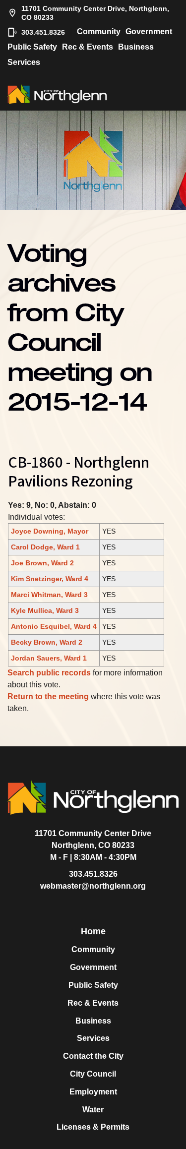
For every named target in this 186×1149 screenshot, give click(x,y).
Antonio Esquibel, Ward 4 (54, 626)
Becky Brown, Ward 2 (46, 642)
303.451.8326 (43, 32)
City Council (93, 1074)
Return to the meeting (48, 696)
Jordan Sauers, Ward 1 (49, 658)
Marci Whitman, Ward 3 (49, 595)
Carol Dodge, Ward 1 (45, 547)
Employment (93, 1092)
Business (136, 47)
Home (93, 931)
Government (148, 31)
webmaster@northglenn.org (93, 886)
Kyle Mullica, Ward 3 (45, 610)
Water (93, 1109)
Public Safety (32, 47)
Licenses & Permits (93, 1127)
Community (99, 31)
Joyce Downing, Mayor (49, 531)
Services (23, 62)
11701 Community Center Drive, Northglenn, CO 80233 (95, 12)
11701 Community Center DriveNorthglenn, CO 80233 (93, 839)
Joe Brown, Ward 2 (42, 563)
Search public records (49, 672)
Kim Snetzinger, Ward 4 (49, 579)
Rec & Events (87, 47)
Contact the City (93, 1056)
